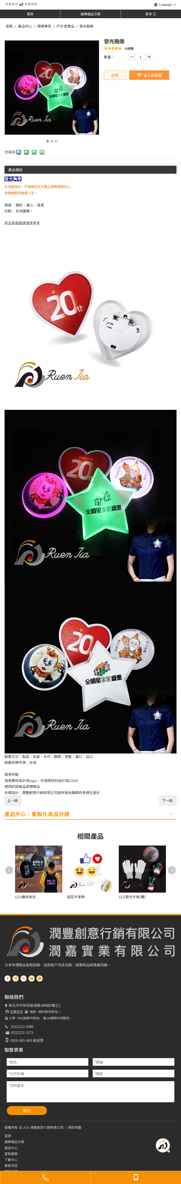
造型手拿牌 (50, 896)
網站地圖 (74, 1127)
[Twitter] (24, 978)
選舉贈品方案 (90, 14)
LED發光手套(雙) (106, 896)
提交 (26, 1110)
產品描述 (15, 169)
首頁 (30, 14)
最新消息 (11, 1165)
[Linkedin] (15, 978)
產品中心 (11, 1147)
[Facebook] (7, 978)
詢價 (115, 75)
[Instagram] (32, 978)
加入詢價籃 (152, 75)
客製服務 (11, 1153)
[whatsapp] (40, 978)
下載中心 (11, 1159)
